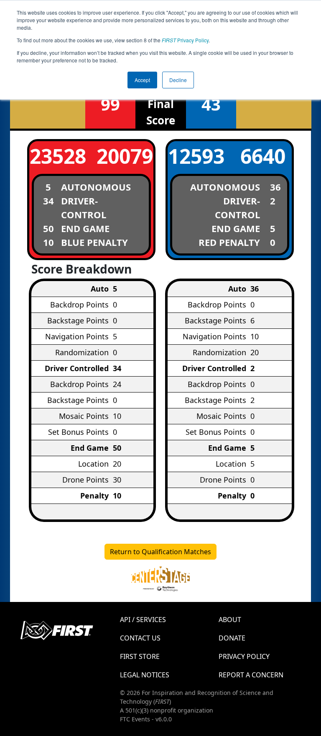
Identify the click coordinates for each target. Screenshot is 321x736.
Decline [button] (178, 79)
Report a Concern (251, 674)
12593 (196, 156)
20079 (125, 156)
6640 (262, 156)
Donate (232, 638)
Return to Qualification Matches (160, 551)
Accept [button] (142, 79)
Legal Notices (144, 674)
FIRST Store (140, 656)
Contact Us (140, 638)
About (230, 619)
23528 (58, 156)
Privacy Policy (185, 40)
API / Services (143, 619)
